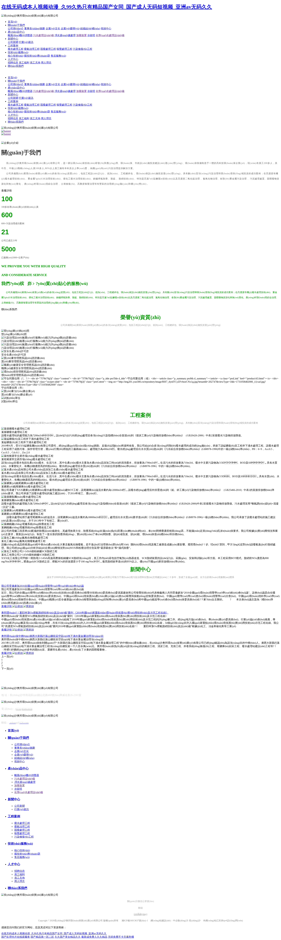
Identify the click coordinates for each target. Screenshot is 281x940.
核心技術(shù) (15, 55)
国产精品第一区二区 (42, 936)
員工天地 (35, 62)
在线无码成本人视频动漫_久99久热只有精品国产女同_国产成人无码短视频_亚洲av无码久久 (106, 7)
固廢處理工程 (48, 49)
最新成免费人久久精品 (94, 936)
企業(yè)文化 (53, 28)
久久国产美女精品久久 (68, 936)
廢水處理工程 (15, 49)
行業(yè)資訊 (26, 42)
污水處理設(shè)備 (43, 35)
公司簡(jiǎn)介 (16, 28)
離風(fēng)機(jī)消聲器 (20, 35)
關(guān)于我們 (16, 25)
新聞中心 (13, 38)
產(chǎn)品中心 (16, 32)
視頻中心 (106, 28)
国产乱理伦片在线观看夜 (15, 936)
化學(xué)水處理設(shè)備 (110, 35)
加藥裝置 (81, 35)
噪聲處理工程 (64, 49)
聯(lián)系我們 (16, 66)
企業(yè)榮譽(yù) (70, 28)
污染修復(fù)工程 (82, 49)
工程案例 (13, 45)
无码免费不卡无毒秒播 (121, 936)
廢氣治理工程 (32, 49)
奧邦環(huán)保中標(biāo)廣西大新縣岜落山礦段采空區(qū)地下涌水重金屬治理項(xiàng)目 (52, 636)
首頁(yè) (12, 21)
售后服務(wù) (58, 55)
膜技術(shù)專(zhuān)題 (37, 55)
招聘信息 (13, 62)
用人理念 (46, 62)
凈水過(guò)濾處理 (65, 35)
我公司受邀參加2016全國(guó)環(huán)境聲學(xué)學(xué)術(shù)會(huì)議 (42, 585)
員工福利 (24, 62)
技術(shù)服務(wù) (18, 52)
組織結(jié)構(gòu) (90, 28)
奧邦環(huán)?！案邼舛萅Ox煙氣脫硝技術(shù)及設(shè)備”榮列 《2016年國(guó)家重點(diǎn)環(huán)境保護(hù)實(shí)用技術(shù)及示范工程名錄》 (84, 612)
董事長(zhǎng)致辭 (34, 28)
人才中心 (13, 59)
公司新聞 (13, 42)
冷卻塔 (91, 35)
